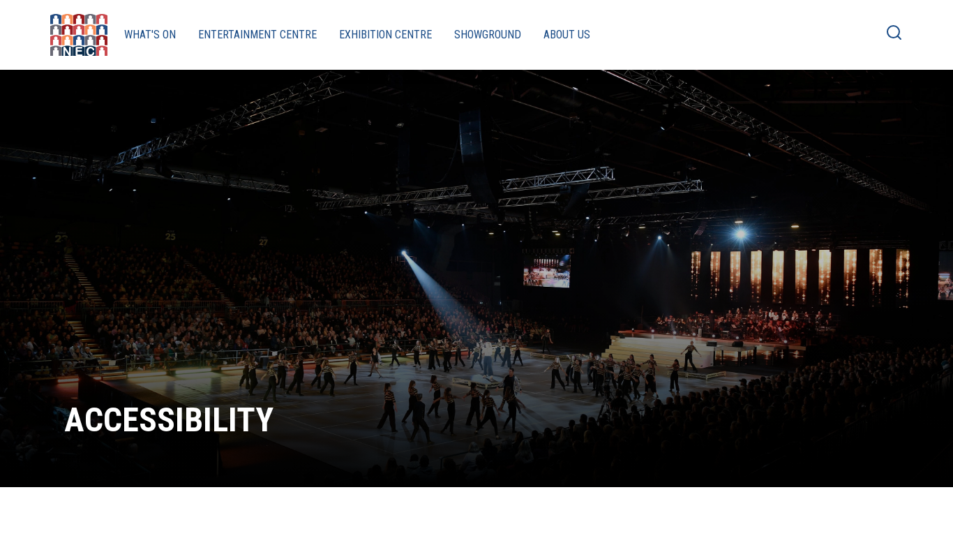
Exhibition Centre (385, 34)
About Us (566, 34)
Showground (487, 34)
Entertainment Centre (257, 34)
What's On (150, 34)
